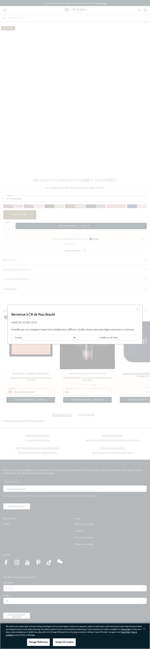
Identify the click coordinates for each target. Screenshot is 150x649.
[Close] (144, 629)
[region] (75, 636)
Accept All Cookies (64, 642)
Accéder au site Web (108, 337)
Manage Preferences (38, 642)
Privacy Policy (126, 629)
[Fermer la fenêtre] (138, 308)
